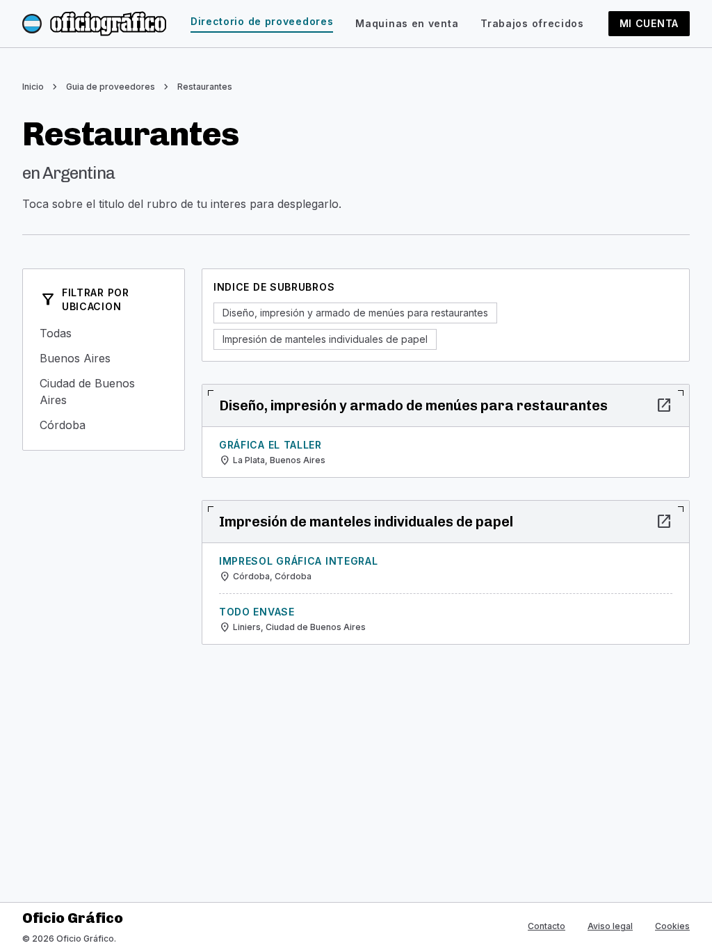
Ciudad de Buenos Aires (104, 391)
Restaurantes (204, 86)
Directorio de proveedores (262, 21)
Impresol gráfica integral (298, 561)
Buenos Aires (104, 358)
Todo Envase (257, 612)
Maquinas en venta (406, 23)
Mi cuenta (649, 23)
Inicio (33, 86)
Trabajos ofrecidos (532, 23)
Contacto (546, 926)
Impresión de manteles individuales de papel (325, 339)
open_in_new (664, 405)
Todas (104, 333)
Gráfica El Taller (270, 445)
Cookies (672, 926)
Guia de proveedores (110, 86)
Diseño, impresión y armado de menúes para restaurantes (355, 313)
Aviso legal (610, 926)
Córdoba (104, 425)
